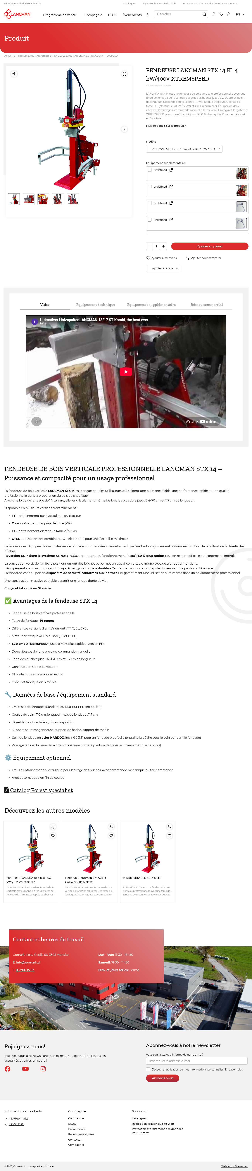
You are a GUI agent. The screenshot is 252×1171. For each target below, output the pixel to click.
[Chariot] (229, 14)
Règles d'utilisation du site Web (158, 3)
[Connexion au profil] (214, 14)
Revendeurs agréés (81, 1134)
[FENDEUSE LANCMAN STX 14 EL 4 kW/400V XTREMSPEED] (89, 848)
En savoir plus (234, 1069)
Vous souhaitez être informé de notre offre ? (174, 1054)
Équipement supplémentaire (151, 304)
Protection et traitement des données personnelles (210, 3)
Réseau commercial (207, 304)
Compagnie (93, 15)
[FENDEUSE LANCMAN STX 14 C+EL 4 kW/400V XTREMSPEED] (31, 848)
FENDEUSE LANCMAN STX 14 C (142, 878)
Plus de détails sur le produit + (166, 125)
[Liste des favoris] (221, 14)
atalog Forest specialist (41, 790)
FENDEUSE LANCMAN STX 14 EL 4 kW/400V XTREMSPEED (85, 55)
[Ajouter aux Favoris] (53, 836)
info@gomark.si (15, 3)
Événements (132, 15)
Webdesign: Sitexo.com (234, 1166)
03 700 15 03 (34, 3)
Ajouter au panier (210, 246)
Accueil (8, 55)
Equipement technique (95, 304)
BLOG (112, 15)
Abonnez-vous (162, 1078)
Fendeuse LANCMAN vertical (33, 55)
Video (45, 304)
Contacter (75, 1139)
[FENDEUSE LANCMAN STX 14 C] (147, 848)
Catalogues (129, 3)
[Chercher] (204, 14)
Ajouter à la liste (162, 268)
